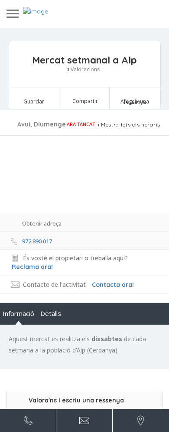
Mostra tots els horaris (130, 124)
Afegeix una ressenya (134, 102)
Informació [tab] (18, 313)
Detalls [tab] (50, 313)
